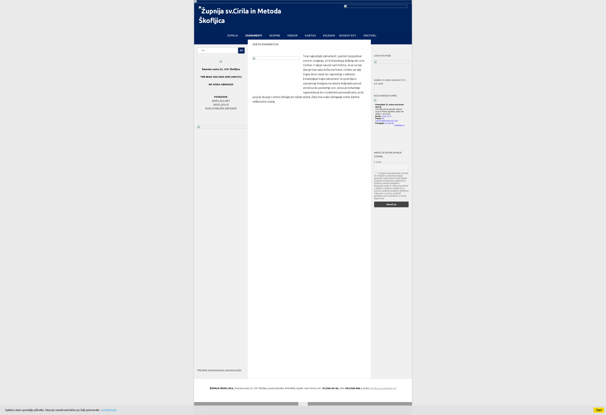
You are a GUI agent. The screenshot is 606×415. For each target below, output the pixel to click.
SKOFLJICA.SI (221, 104)
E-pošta (377, 162)
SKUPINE (274, 35)
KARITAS (310, 35)
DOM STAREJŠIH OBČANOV (221, 108)
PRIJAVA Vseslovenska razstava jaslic (219, 370)
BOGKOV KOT (347, 35)
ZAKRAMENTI (253, 35)
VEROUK (292, 35)
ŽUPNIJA (232, 35)
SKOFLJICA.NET (221, 100)
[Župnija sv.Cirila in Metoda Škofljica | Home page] (243, 17)
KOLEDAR (329, 35)
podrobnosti (109, 410)
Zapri (599, 410)
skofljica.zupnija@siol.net (383, 388)
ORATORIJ (369, 35)
